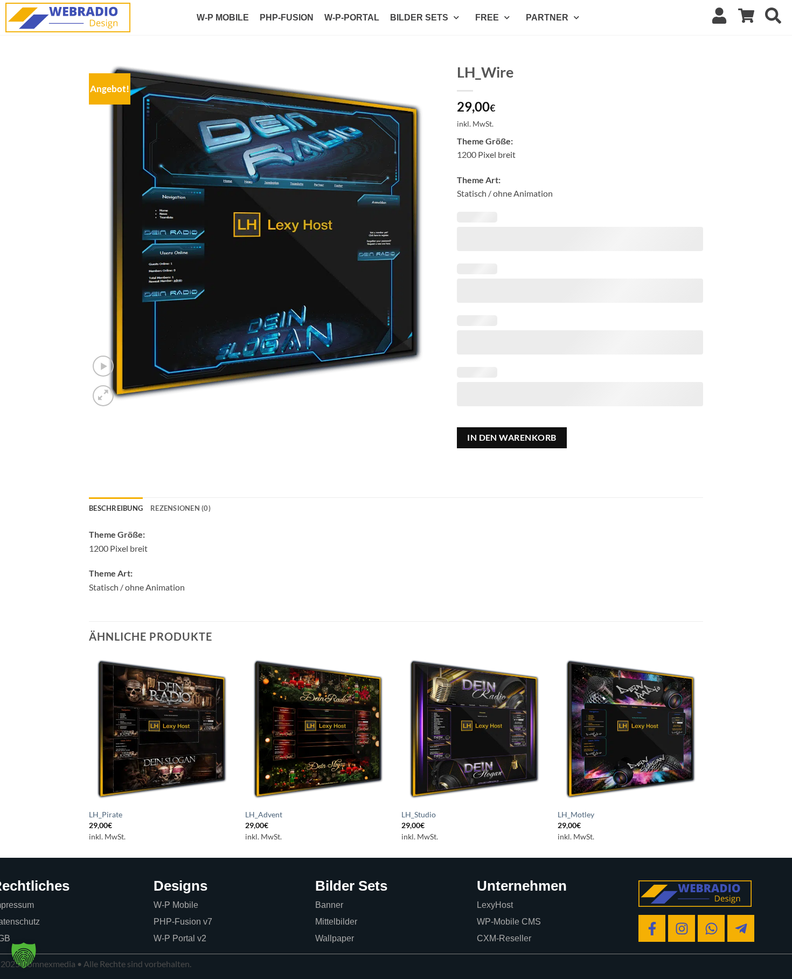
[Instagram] (681, 928)
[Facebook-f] (651, 928)
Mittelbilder (336, 921)
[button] (103, 366)
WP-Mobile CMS (509, 921)
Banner (329, 904)
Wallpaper (334, 938)
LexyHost (495, 904)
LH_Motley (576, 814)
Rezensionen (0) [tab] (180, 508)
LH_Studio (418, 814)
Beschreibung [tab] (116, 508)
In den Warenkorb (511, 437)
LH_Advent (263, 814)
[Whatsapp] (711, 928)
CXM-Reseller (504, 938)
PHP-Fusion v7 (183, 921)
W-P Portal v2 (180, 938)
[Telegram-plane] (740, 928)
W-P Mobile (176, 904)
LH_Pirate (105, 814)
